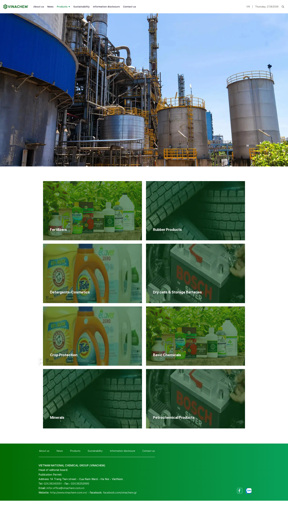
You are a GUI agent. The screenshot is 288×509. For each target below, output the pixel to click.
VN (248, 6)
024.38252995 (80, 483)
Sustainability (81, 6)
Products (62, 6)
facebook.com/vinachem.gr (120, 492)
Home (41, 349)
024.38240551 (53, 483)
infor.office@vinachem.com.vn (65, 488)
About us (38, 6)
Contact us (129, 6)
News (50, 6)
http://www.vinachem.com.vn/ (68, 492)
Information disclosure (106, 6)
